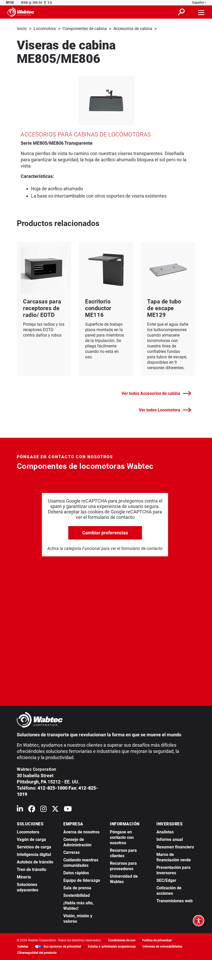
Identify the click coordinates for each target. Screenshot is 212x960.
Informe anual (169, 839)
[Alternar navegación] (201, 11)
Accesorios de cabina (132, 28)
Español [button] (198, 2)
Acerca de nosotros (81, 832)
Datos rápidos (76, 872)
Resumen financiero (175, 847)
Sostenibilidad (76, 895)
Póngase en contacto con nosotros (122, 837)
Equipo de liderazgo (81, 880)
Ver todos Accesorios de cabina (151, 393)
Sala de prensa (77, 887)
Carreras (71, 852)
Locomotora (45, 28)
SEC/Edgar (166, 880)
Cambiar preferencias (105, 532)
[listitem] (106, 100)
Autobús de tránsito (35, 862)
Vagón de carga (31, 839)
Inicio (22, 28)
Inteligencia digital (34, 854)
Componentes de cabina (85, 28)
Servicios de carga (34, 847)
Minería (24, 877)
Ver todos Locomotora (159, 410)
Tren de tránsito (31, 869)
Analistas (165, 832)
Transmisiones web (174, 900)
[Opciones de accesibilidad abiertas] (198, 920)
